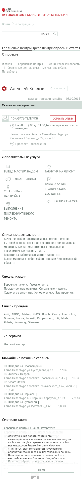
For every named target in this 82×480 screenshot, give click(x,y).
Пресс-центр (41, 48)
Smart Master (16, 382)
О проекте (10, 54)
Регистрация (22, 24)
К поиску (59, 88)
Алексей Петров (18, 374)
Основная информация (18, 105)
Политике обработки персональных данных (35, 461)
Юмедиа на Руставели (22, 402)
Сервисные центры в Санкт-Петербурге (29, 428)
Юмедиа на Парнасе (21, 394)
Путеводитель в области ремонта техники (34, 15)
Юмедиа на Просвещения (25, 366)
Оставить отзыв (63, 118)
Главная (7, 64)
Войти (6, 24)
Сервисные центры (17, 48)
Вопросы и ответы (65, 48)
